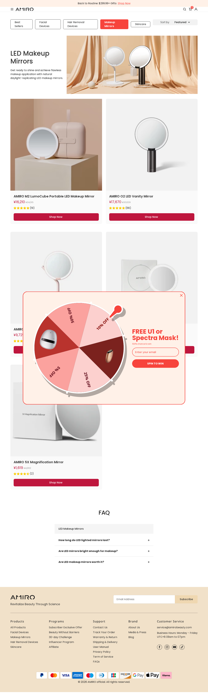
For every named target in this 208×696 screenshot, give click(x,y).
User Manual (101, 647)
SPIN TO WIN (155, 363)
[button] (21, 208)
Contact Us (100, 627)
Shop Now (124, 3)
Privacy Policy (101, 652)
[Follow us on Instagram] (167, 647)
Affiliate (54, 647)
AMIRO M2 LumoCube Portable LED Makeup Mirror (54, 196)
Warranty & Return (105, 637)
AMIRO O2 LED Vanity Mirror (131, 196)
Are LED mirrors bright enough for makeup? (88, 551)
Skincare (140, 24)
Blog (131, 637)
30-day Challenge (60, 637)
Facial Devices (44, 24)
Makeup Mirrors (109, 24)
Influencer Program (61, 642)
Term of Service (103, 657)
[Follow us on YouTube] (174, 647)
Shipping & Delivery (105, 642)
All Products (18, 627)
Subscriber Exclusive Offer (65, 627)
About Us (134, 627)
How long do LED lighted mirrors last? (84, 540)
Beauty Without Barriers (64, 632)
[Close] (181, 295)
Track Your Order (104, 632)
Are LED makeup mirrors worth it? (81, 562)
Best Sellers (19, 24)
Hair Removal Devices (75, 24)
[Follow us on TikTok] (182, 647)
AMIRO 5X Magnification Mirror (39, 462)
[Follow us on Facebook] (159, 647)
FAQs (96, 661)
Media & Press (137, 632)
